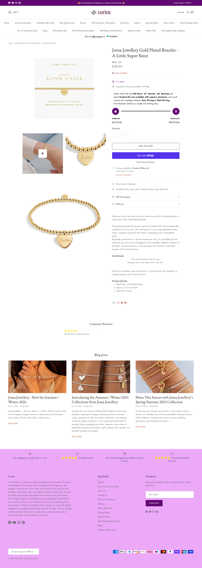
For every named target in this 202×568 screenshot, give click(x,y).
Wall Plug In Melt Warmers (111, 30)
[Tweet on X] (118, 303)
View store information (124, 175)
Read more (13, 423)
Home (6, 22)
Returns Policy (104, 516)
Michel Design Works (189, 22)
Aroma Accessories (23, 22)
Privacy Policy (104, 512)
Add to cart (146, 146)
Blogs (100, 525)
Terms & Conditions (106, 499)
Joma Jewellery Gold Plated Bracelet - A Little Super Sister (35, 43)
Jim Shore (125, 22)
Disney (83, 22)
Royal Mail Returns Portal (108, 521)
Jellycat (137, 22)
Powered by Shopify (31, 558)
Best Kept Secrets (67, 22)
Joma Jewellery (152, 22)
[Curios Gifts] (101, 12)
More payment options (146, 162)
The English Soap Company (173, 30)
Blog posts (101, 355)
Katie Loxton (169, 22)
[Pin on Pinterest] (125, 303)
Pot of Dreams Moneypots (83, 30)
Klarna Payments (105, 508)
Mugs (45, 30)
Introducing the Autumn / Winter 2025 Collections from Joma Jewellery (100, 399)
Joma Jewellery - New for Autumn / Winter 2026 (33, 399)
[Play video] (42, 153)
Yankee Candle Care (107, 529)
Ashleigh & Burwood (45, 22)
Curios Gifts (19, 558)
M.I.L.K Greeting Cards (27, 30)
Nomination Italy (60, 30)
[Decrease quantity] (114, 134)
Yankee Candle (134, 30)
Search (101, 482)
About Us (102, 490)
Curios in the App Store (108, 486)
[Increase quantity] (125, 134)
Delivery (101, 503)
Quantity (116, 128)
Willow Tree (151, 30)
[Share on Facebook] (122, 303)
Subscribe (154, 503)
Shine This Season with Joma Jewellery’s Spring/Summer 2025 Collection (164, 399)
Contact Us (102, 495)
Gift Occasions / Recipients (103, 22)
